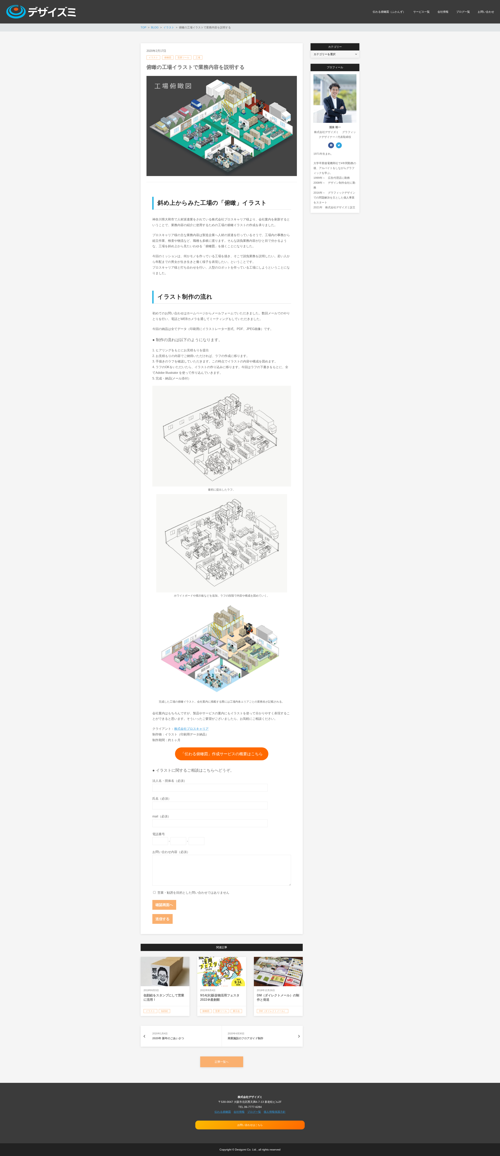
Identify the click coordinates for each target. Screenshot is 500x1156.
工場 (198, 57)
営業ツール (183, 57)
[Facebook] (331, 145)
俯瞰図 (167, 57)
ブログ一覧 (254, 1111)
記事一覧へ (222, 1061)
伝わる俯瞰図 (222, 1111)
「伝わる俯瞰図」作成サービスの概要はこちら (222, 754)
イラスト (153, 57)
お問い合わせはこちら (250, 1125)
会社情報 (239, 1111)
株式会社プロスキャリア (191, 728)
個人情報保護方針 (275, 1111)
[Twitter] (339, 145)
